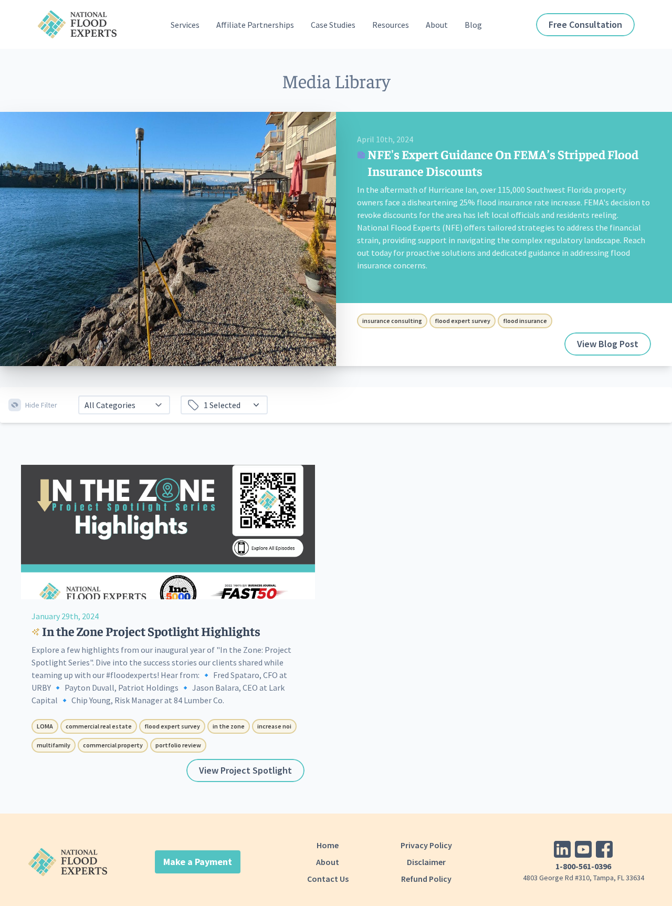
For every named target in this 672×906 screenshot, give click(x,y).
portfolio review (178, 745)
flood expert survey (462, 321)
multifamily (53, 745)
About (327, 862)
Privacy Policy (426, 845)
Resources (390, 24)
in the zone (229, 726)
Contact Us (328, 878)
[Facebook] (604, 849)
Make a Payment (197, 862)
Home (328, 845)
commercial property (113, 745)
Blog (473, 24)
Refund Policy (426, 878)
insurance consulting (392, 321)
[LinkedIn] (562, 849)
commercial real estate (99, 726)
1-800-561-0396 (583, 866)
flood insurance (525, 321)
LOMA (45, 726)
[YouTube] (583, 849)
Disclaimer (426, 862)
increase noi (274, 726)
